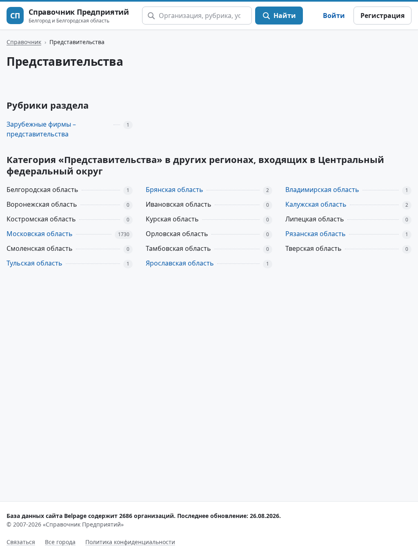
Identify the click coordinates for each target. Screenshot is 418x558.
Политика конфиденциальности (130, 542)
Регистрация (382, 15)
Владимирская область (322, 189)
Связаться (21, 542)
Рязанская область (315, 233)
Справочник (24, 42)
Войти (334, 15)
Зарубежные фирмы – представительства (41, 129)
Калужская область (316, 204)
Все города (60, 542)
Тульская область (34, 263)
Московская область (40, 233)
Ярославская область (180, 263)
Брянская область (174, 189)
